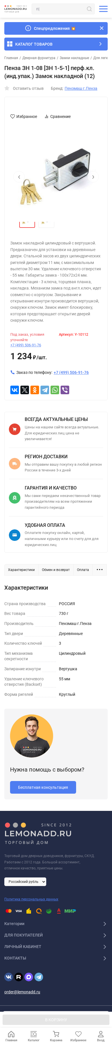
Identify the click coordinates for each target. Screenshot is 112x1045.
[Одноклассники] (34, 390)
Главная (11, 58)
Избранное (26, 116)
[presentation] (19, 176)
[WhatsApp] (55, 390)
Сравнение (60, 116)
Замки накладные (74, 58)
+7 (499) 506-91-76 (25, 345)
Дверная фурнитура (38, 58)
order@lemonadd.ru (22, 992)
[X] (24, 390)
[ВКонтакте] (14, 390)
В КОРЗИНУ (56, 1019)
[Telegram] (44, 390)
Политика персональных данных (31, 899)
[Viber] (65, 390)
